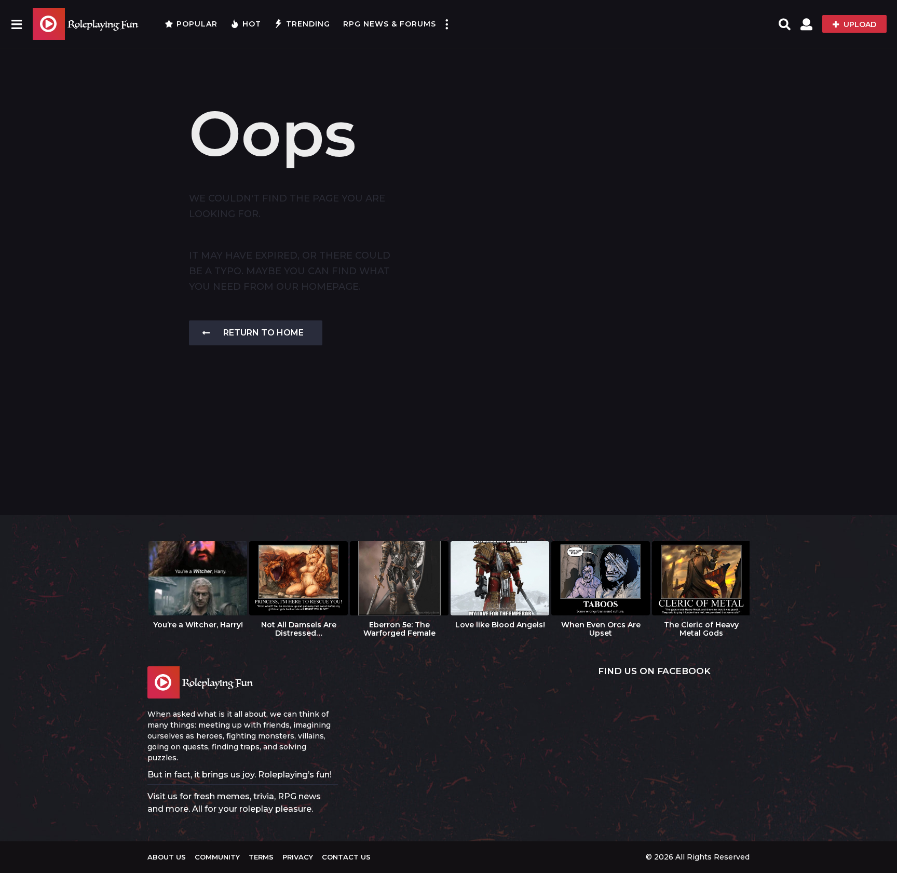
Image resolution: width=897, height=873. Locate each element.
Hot (251, 24)
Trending (308, 24)
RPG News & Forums (389, 24)
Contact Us (346, 857)
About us (166, 857)
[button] (16, 24)
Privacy (297, 857)
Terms (261, 857)
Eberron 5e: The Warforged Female (399, 629)
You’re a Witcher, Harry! (198, 624)
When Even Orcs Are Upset (601, 629)
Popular (197, 24)
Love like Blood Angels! (500, 624)
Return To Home (263, 333)
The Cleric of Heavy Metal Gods (701, 629)
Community (217, 857)
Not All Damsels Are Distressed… (298, 629)
